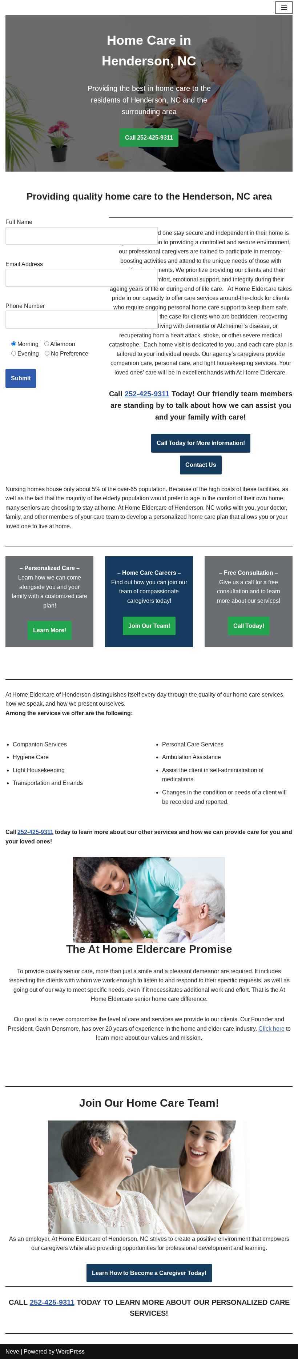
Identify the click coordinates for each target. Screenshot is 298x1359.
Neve (12, 1351)
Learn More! (49, 630)
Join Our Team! (149, 626)
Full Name (18, 222)
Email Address (24, 264)
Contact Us (200, 465)
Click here (271, 1029)
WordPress (70, 1351)
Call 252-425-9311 (149, 138)
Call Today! (248, 626)
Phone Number (25, 306)
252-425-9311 (147, 394)
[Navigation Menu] (284, 7)
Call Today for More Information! (201, 443)
